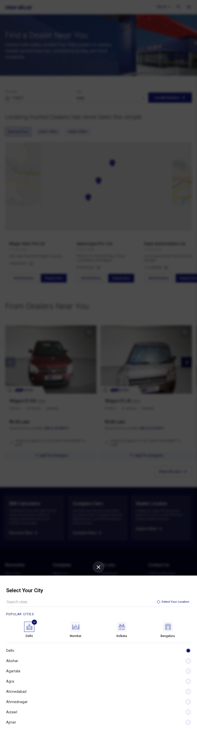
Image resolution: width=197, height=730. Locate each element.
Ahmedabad (16, 692)
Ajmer (11, 722)
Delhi (10, 651)
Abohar (12, 661)
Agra (10, 681)
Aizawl (11, 712)
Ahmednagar (17, 702)
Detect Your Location (175, 601)
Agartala (13, 671)
